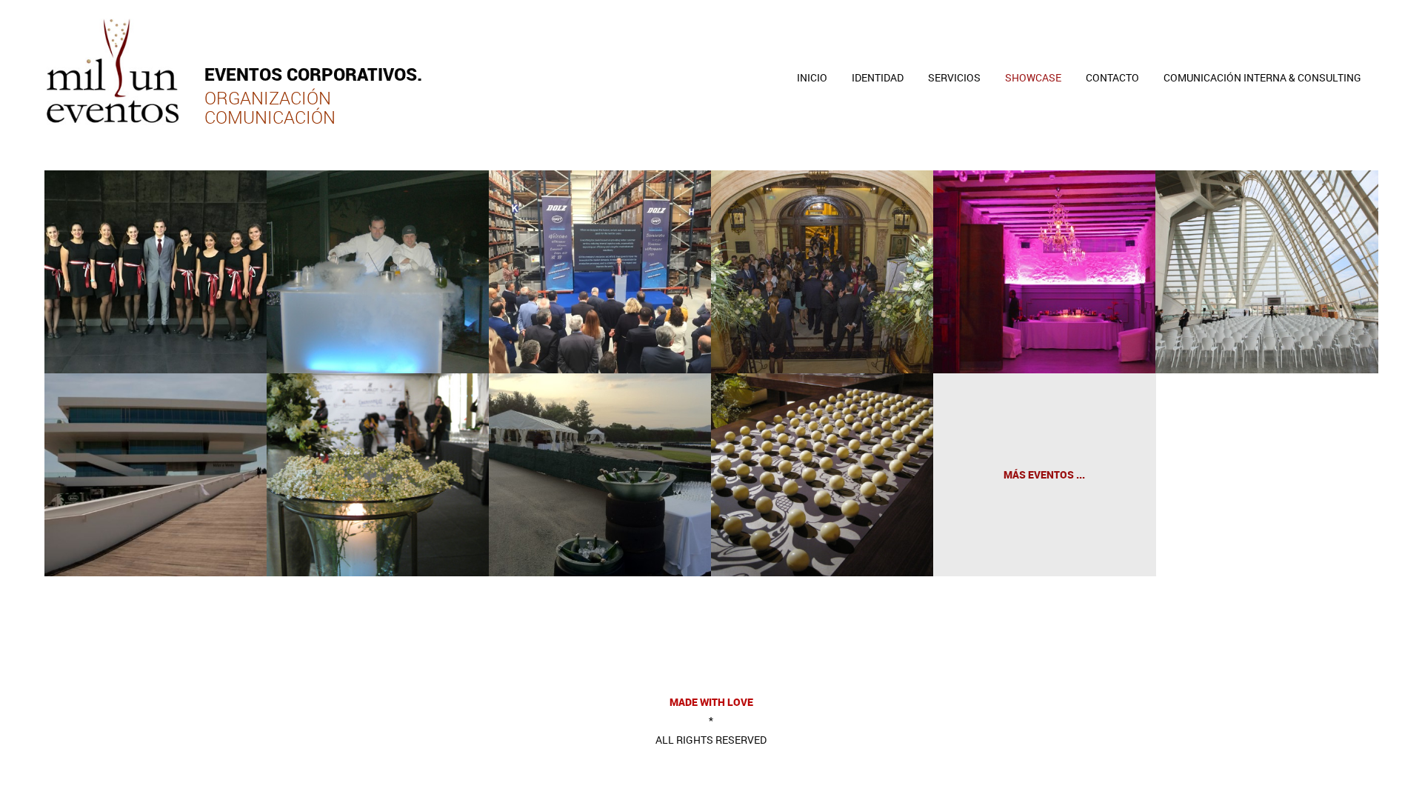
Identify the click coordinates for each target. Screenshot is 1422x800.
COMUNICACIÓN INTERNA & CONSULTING (1262, 77)
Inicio (812, 77)
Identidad (878, 77)
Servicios (954, 77)
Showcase (1033, 77)
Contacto (1112, 77)
